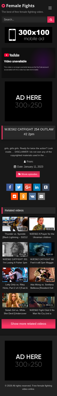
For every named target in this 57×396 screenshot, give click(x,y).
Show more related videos (28, 323)
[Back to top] (47, 386)
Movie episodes (29, 174)
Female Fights (20, 5)
